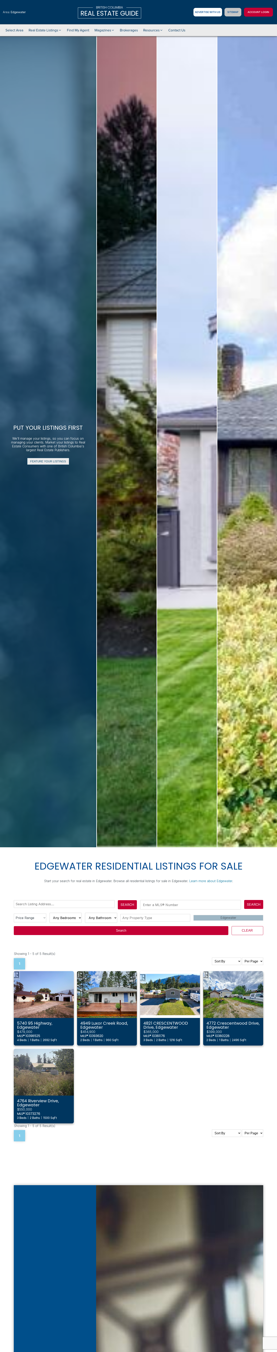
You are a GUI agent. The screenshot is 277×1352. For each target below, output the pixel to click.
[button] (45, 30)
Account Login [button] (258, 12)
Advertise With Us (207, 12)
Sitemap (232, 12)
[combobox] (65, 904)
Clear (247, 930)
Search (127, 905)
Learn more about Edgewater (210, 881)
